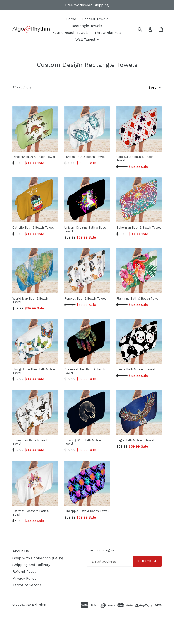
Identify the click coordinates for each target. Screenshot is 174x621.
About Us (20, 551)
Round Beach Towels (70, 32)
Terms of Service (27, 585)
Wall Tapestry (87, 39)
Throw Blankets (108, 32)
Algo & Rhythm (35, 604)
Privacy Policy (24, 578)
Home (71, 19)
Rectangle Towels (87, 26)
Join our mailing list (101, 550)
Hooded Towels (95, 19)
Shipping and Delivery (31, 565)
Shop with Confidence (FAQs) (37, 558)
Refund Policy (24, 571)
